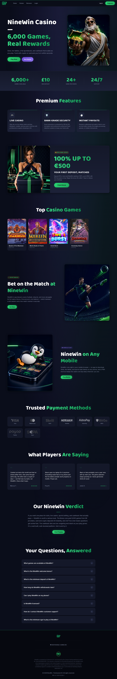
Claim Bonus (61, 185)
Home (15, 3)
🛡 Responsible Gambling (58, 644)
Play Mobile (66, 377)
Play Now (14, 59)
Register (110, 3)
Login (36, 3)
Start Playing (58, 532)
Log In (101, 3)
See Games (27, 59)
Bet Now (12, 307)
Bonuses (29, 3)
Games (21, 3)
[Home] (4, 3)
